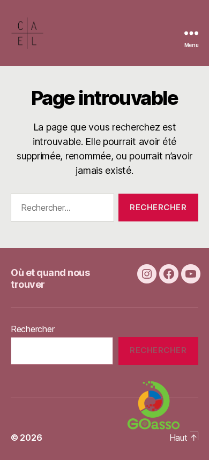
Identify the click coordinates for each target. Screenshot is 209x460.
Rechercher (32, 329)
